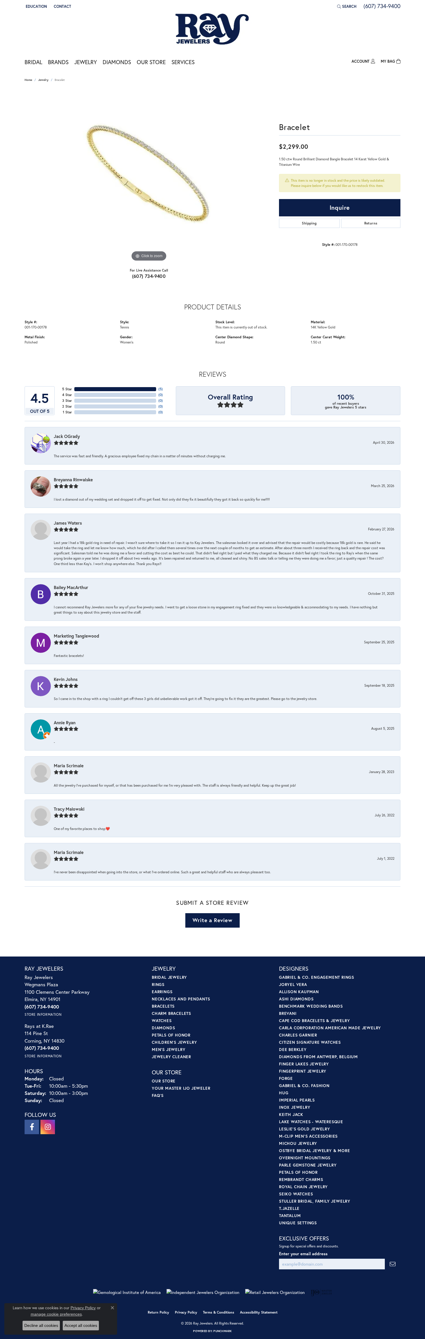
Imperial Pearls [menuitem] (297, 1100)
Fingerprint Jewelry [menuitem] (302, 1071)
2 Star (67, 406)
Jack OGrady (67, 436)
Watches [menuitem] (162, 1020)
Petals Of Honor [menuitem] (298, 1172)
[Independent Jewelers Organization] (203, 1292)
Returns (371, 223)
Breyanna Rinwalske (73, 479)
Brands (58, 62)
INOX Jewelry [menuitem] (295, 1107)
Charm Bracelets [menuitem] (171, 1013)
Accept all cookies (80, 1325)
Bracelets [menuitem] (163, 1006)
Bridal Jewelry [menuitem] (169, 977)
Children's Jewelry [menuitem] (174, 1042)
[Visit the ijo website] (321, 1292)
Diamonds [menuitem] (163, 1027)
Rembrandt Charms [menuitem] (301, 1179)
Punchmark (222, 1331)
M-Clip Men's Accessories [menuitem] (308, 1136)
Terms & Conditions (218, 1312)
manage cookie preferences (56, 1314)
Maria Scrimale (69, 765)
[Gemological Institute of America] (127, 1292)
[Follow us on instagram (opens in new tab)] (47, 1127)
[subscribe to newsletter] (392, 1264)
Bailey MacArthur (71, 587)
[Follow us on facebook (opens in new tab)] (32, 1127)
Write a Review (212, 920)
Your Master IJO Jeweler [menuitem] (181, 1088)
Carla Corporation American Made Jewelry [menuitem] (330, 1027)
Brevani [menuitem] (288, 1013)
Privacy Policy (186, 1312)
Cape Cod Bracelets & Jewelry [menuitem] (314, 1020)
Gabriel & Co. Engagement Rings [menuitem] (316, 977)
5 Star (67, 389)
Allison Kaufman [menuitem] (299, 991)
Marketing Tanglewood (76, 636)
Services (183, 62)
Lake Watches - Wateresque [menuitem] (311, 1121)
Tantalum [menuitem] (290, 1215)
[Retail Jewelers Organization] (275, 1292)
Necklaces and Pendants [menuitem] (181, 999)
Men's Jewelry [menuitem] (168, 1049)
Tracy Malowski (69, 809)
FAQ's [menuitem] (158, 1095)
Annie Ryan (64, 722)
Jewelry (85, 62)
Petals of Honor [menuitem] (171, 1035)
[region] (149, 176)
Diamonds (117, 62)
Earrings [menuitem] (162, 991)
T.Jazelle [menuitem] (289, 1208)
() (160, 389)
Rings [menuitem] (158, 984)
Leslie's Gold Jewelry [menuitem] (304, 1129)
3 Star (67, 400)
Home (28, 80)
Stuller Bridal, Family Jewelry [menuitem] (314, 1201)
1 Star (67, 412)
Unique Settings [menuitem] (298, 1222)
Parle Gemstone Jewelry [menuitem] (308, 1165)
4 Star (67, 395)
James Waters (68, 523)
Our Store (151, 62)
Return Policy (158, 1312)
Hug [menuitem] (283, 1092)
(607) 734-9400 (149, 276)
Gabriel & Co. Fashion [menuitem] (304, 1085)
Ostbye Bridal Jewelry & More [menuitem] (314, 1150)
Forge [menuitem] (286, 1078)
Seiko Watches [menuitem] (296, 1194)
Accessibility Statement (259, 1312)
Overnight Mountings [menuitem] (304, 1157)
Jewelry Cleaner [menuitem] (171, 1056)
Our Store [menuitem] (163, 1081)
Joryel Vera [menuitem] (293, 984)
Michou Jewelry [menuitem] (298, 1143)
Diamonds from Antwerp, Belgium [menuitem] (318, 1056)
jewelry (43, 80)
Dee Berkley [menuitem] (293, 1049)
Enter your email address (303, 1253)
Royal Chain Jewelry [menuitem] (303, 1186)
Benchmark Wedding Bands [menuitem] (311, 1006)
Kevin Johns (65, 679)
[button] (36, 6)
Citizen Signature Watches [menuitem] (310, 1042)
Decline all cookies (41, 1325)
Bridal (33, 62)
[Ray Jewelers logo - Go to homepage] (212, 29)
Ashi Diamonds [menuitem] (296, 999)
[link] (62, 6)
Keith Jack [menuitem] (291, 1114)
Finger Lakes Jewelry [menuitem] (304, 1064)
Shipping (309, 223)
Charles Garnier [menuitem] (298, 1035)
